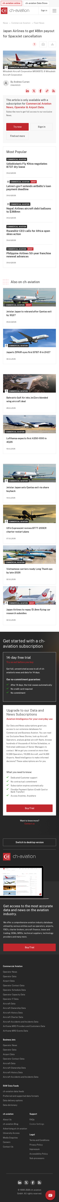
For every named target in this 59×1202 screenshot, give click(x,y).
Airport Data (9, 981)
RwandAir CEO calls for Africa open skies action (28, 232)
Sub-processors (37, 1158)
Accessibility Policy (39, 1154)
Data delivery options (13, 1100)
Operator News (10, 972)
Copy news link (47, 90)
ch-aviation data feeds (13, 1091)
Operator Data (9, 976)
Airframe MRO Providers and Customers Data (24, 1026)
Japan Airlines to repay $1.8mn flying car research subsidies (28, 611)
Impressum (34, 1149)
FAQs (32, 1120)
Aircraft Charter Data (13, 1017)
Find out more (17, 136)
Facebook (40, 90)
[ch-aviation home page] (14, 10)
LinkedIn (27, 90)
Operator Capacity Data (14, 995)
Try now (17, 126)
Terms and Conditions (39, 1140)
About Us (7, 1120)
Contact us (29, 824)
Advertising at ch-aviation (15, 1129)
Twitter (26, 1182)
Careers (6, 1142)
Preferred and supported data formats (21, 1096)
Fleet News (39, 23)
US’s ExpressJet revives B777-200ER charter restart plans (26, 530)
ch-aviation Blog (10, 1124)
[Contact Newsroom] (43, 44)
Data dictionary (10, 1105)
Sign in (44, 10)
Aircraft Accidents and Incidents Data (20, 1022)
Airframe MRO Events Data (15, 1031)
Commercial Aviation (20, 23)
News (5, 23)
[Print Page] (52, 44)
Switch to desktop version (30, 842)
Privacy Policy (36, 1145)
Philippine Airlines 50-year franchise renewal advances (28, 255)
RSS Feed (53, 90)
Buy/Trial (29, 808)
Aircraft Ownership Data (14, 1008)
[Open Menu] (54, 11)
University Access (11, 1133)
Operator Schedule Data (14, 990)
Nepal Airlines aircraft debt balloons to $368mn (28, 210)
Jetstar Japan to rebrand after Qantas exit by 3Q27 (29, 313)
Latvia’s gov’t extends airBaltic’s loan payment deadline (28, 188)
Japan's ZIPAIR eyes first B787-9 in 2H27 (28, 352)
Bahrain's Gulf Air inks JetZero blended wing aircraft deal (27, 399)
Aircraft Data (9, 1004)
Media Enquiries (10, 1138)
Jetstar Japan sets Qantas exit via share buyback (27, 489)
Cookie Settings (37, 1124)
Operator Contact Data (13, 985)
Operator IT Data (11, 999)
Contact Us (8, 1147)
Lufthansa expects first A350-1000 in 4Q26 (26, 440)
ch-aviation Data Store (36, 3)
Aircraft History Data (13, 1013)
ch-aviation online (11, 3)
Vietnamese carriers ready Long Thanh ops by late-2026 (29, 571)
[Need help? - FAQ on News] (34, 44)
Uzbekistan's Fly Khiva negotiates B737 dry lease (26, 165)
